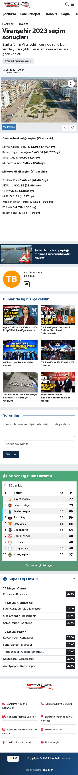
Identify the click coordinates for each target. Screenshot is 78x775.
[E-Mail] (27, 284)
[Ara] (67, 4)
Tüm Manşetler (54, 729)
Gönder (11, 454)
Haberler (8, 24)
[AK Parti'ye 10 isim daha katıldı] (20, 350)
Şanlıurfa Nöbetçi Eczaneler (14, 706)
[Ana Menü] (72, 4)
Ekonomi (51, 14)
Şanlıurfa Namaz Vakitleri (21, 716)
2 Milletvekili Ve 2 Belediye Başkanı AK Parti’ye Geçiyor (20, 397)
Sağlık (65, 14)
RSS (14, 758)
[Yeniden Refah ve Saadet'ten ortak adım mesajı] (58, 382)
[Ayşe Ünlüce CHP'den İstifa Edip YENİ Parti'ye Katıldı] (20, 315)
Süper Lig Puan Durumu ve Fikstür (19, 731)
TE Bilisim (30, 276)
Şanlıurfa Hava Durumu (59, 704)
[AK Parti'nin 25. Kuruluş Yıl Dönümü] (58, 350)
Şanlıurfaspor (30, 14)
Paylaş (11, 127)
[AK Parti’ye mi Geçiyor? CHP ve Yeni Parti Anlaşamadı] (58, 315)
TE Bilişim (48, 769)
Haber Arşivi (52, 742)
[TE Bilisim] (11, 279)
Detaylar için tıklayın (39, 565)
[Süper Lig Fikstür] (73, 579)
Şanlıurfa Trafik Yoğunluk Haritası (57, 718)
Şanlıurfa (9, 14)
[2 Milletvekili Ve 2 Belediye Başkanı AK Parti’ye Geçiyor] (20, 382)
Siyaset (23, 24)
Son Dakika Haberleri (18, 742)
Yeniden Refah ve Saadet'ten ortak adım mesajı (55, 397)
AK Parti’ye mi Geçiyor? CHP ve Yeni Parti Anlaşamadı (55, 330)
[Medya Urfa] (16, 5)
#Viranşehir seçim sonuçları (18, 61)
